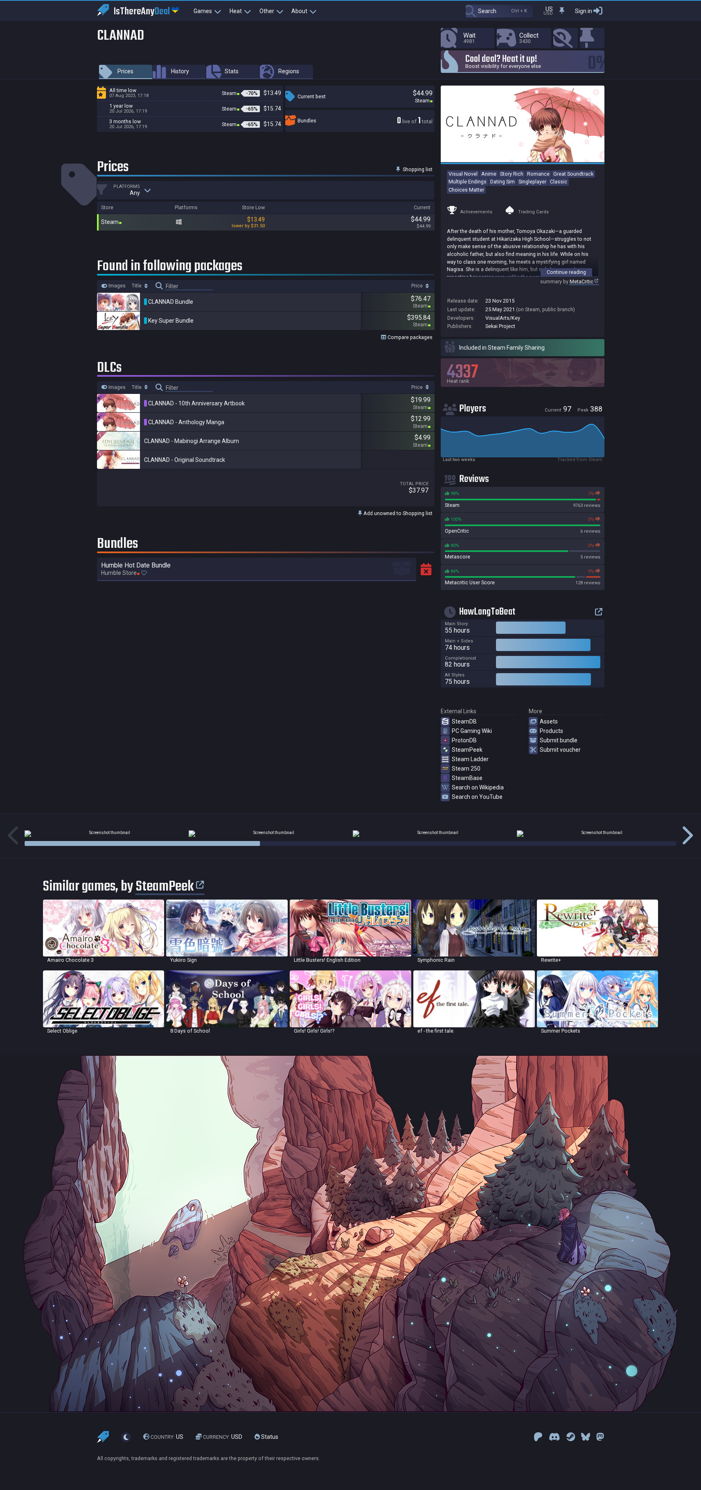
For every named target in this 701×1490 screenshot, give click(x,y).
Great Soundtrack (573, 174)
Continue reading (566, 272)
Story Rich (511, 174)
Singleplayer (532, 182)
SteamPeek (467, 749)
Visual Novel (463, 174)
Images (116, 286)
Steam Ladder (470, 759)
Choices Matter (466, 190)
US (167, 1436)
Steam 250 (466, 768)
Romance (538, 174)
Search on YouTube (477, 797)
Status (269, 1436)
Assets (549, 721)
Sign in (583, 11)
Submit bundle (558, 740)
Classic (558, 182)
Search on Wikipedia (478, 787)
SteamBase (467, 778)
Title (137, 286)
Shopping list (417, 169)
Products (551, 731)
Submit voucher (560, 749)
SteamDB (464, 721)
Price (417, 286)
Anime (488, 174)
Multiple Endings (468, 182)
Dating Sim (502, 182)
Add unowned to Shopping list (397, 513)
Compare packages (409, 337)
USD (222, 1436)
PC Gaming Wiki (472, 731)
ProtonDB (464, 740)
